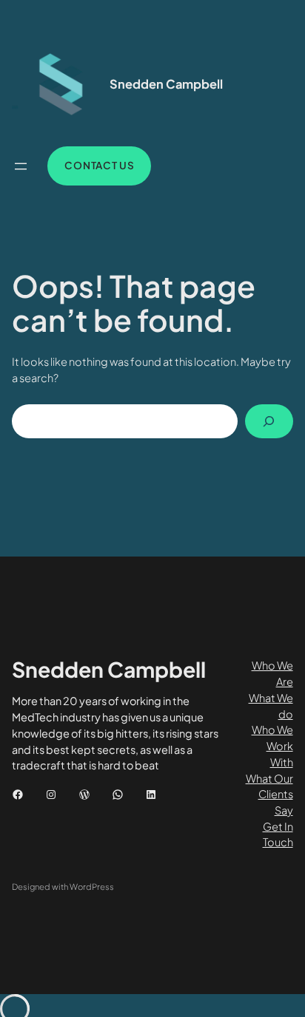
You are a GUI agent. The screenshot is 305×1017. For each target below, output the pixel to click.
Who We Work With (272, 745)
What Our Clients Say (269, 794)
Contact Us (99, 165)
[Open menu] (21, 166)
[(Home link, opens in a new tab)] (56, 84)
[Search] (268, 421)
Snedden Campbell (166, 84)
